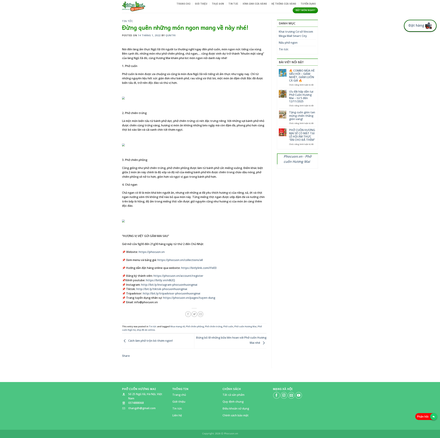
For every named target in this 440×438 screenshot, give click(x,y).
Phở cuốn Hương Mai (245, 326)
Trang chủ (183, 3)
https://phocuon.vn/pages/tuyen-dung (189, 298)
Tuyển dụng (308, 3)
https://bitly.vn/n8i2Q (160, 280)
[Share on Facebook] (188, 314)
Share (126, 356)
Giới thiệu (201, 3)
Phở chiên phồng (195, 326)
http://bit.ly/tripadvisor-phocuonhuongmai (171, 293)
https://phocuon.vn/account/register (178, 276)
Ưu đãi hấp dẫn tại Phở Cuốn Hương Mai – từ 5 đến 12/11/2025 (301, 96)
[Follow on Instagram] (283, 395)
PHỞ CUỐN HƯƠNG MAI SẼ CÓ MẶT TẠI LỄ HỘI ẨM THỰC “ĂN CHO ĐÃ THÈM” (302, 135)
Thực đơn (218, 3)
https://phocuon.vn (152, 252)
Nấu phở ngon (288, 42)
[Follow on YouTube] (298, 395)
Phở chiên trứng (213, 326)
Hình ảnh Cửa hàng (255, 3)
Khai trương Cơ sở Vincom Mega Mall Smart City (296, 34)
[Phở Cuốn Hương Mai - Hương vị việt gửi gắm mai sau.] (133, 6)
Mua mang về (177, 326)
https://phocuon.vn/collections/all (180, 260)
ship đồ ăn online (146, 329)
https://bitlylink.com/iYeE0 (198, 268)
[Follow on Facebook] (276, 395)
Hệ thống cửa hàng (283, 3)
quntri (171, 35)
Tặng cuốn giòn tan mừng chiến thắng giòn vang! (302, 116)
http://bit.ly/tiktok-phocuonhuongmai (161, 289)
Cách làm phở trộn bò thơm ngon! (150, 341)
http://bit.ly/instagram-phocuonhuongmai (169, 285)
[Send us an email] (291, 395)
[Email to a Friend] (200, 314)
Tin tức (233, 3)
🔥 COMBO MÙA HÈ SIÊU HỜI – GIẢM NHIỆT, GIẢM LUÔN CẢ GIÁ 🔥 (302, 75)
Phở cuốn (228, 326)
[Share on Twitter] (194, 314)
